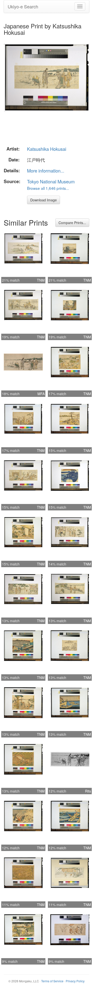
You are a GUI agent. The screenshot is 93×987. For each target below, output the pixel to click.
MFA (41, 393)
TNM (41, 280)
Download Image (43, 199)
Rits (88, 791)
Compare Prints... (72, 222)
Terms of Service (52, 981)
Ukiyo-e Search (23, 6)
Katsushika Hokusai (46, 149)
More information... (45, 170)
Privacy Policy (75, 981)
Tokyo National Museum (51, 181)
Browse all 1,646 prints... (48, 188)
